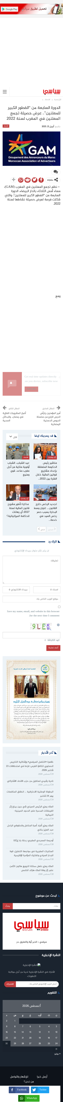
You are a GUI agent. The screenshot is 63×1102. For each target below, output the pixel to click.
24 (56, 1044)
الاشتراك (10, 984)
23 (7, 1038)
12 (40, 1032)
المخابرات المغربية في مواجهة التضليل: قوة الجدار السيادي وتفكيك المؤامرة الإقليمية (31, 853)
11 (49, 1032)
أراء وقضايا (52, 457)
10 (56, 1032)
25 (49, 1044)
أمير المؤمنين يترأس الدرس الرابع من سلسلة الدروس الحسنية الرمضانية (48, 419)
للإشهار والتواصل (19, 1076)
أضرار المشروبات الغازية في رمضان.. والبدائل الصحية (14, 417)
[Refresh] (58, 624)
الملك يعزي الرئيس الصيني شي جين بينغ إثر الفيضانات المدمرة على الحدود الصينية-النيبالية (31, 811)
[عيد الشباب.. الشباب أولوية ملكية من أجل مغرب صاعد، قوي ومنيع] (17, 451)
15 (15, 1032)
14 (23, 1032)
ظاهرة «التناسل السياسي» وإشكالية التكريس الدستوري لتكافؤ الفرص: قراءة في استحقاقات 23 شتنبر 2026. (29, 766)
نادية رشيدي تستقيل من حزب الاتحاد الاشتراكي (30, 781)
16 (7, 1032)
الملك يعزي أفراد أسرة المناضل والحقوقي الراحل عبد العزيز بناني (30, 828)
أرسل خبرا (42, 1076)
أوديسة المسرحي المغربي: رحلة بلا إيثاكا (33, 841)
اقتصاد (6, 126)
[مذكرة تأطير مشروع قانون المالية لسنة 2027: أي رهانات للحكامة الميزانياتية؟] (17, 492)
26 (40, 1044)
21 (23, 1038)
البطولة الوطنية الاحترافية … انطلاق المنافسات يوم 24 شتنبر (30, 794)
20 (30, 1038)
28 (23, 1044)
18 (49, 1038)
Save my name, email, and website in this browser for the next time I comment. (33, 614)
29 (15, 1044)
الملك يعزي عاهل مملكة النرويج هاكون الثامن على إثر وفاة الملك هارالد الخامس (31, 868)
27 (30, 1044)
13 (30, 1032)
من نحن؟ (29, 1081)
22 (15, 1038)
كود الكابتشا (53, 640)
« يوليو (57, 1054)
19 (40, 1038)
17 (56, 1038)
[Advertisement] (31, 49)
